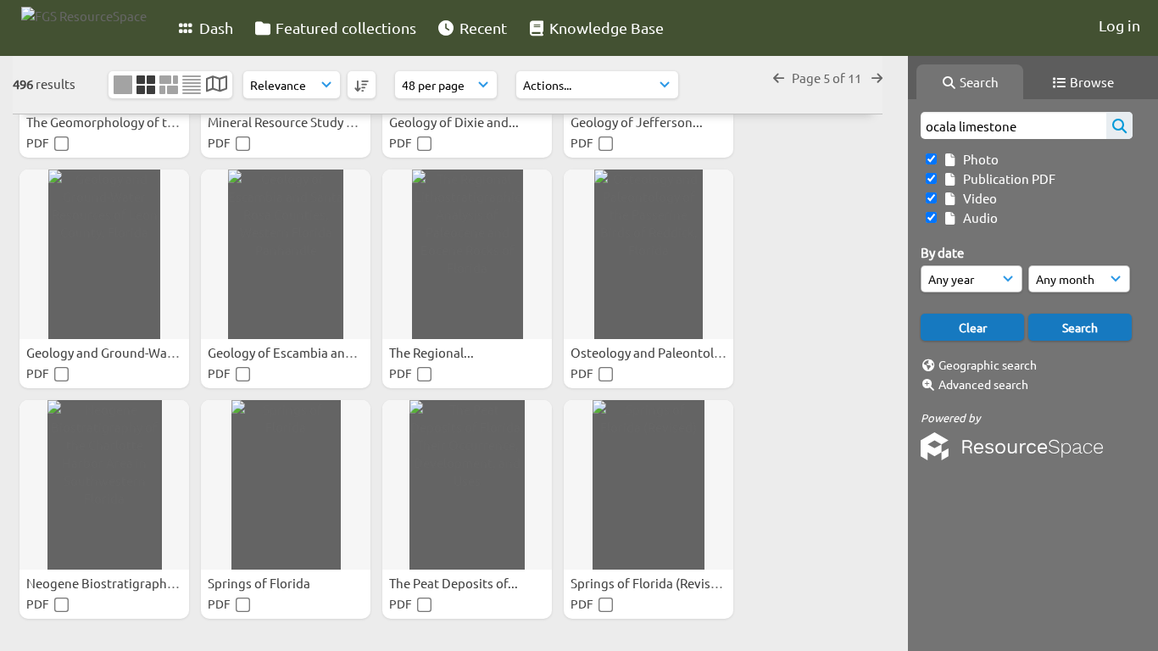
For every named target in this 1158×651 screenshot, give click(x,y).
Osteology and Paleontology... (659, 352)
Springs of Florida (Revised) (651, 583)
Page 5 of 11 (828, 78)
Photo (978, 159)
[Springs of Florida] (285, 485)
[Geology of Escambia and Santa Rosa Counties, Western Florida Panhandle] (285, 254)
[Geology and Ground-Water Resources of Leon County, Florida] (104, 254)
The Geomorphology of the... (110, 122)
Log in (1119, 25)
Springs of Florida (260, 583)
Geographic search (987, 364)
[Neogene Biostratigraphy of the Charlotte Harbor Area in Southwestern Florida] (104, 485)
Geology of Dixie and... (455, 122)
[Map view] (216, 85)
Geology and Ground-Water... (111, 352)
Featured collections (344, 27)
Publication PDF (1006, 178)
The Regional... (432, 352)
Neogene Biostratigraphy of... (113, 583)
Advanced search (983, 384)
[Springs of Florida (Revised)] (648, 485)
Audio (978, 217)
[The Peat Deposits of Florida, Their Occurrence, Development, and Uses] (467, 485)
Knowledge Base (605, 27)
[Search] (1119, 125)
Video (977, 198)
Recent (481, 27)
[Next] (876, 78)
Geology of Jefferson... (638, 122)
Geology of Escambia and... (286, 352)
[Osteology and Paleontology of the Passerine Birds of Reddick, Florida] (648, 254)
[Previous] (778, 78)
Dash (214, 27)
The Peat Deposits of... (455, 583)
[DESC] (362, 84)
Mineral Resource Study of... (289, 122)
